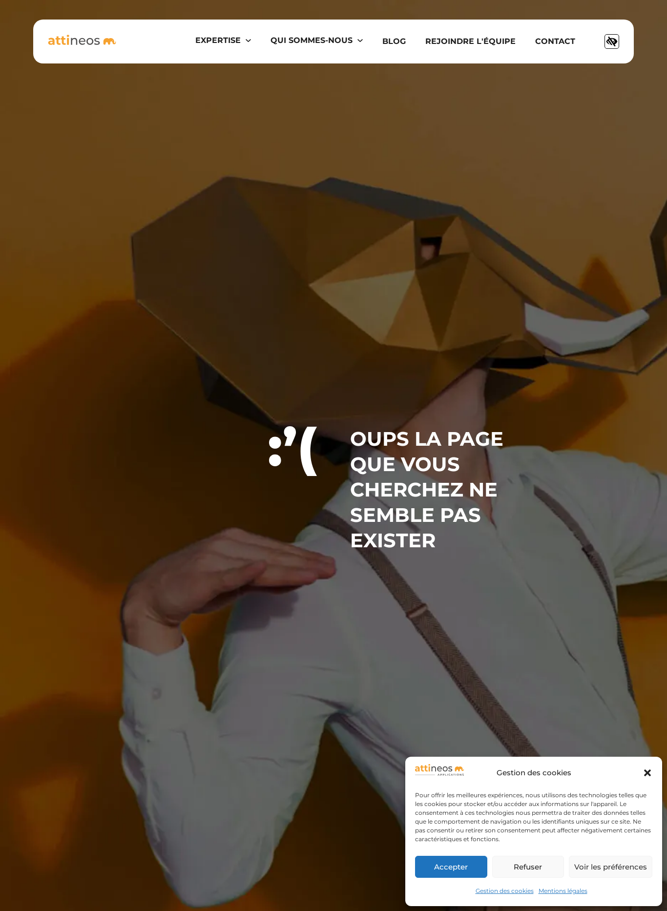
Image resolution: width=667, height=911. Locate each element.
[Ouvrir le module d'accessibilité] (611, 41)
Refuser (528, 866)
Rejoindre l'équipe (470, 41)
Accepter (451, 866)
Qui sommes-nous (312, 40)
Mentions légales (563, 890)
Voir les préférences (610, 866)
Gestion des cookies (505, 890)
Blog (394, 41)
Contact (555, 41)
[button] (647, 773)
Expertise (218, 40)
